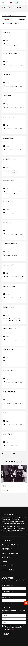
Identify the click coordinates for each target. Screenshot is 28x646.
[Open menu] (3, 3)
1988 (15, 23)
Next (14, 453)
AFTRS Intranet (8, 570)
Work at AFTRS (8, 565)
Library (5, 561)
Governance (7, 557)
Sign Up (6, 634)
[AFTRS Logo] (14, 3)
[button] (26, 480)
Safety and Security (10, 553)
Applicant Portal (9, 541)
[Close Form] (26, 603)
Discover (5, 490)
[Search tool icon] (25, 2)
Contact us (7, 549)
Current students (10, 545)
